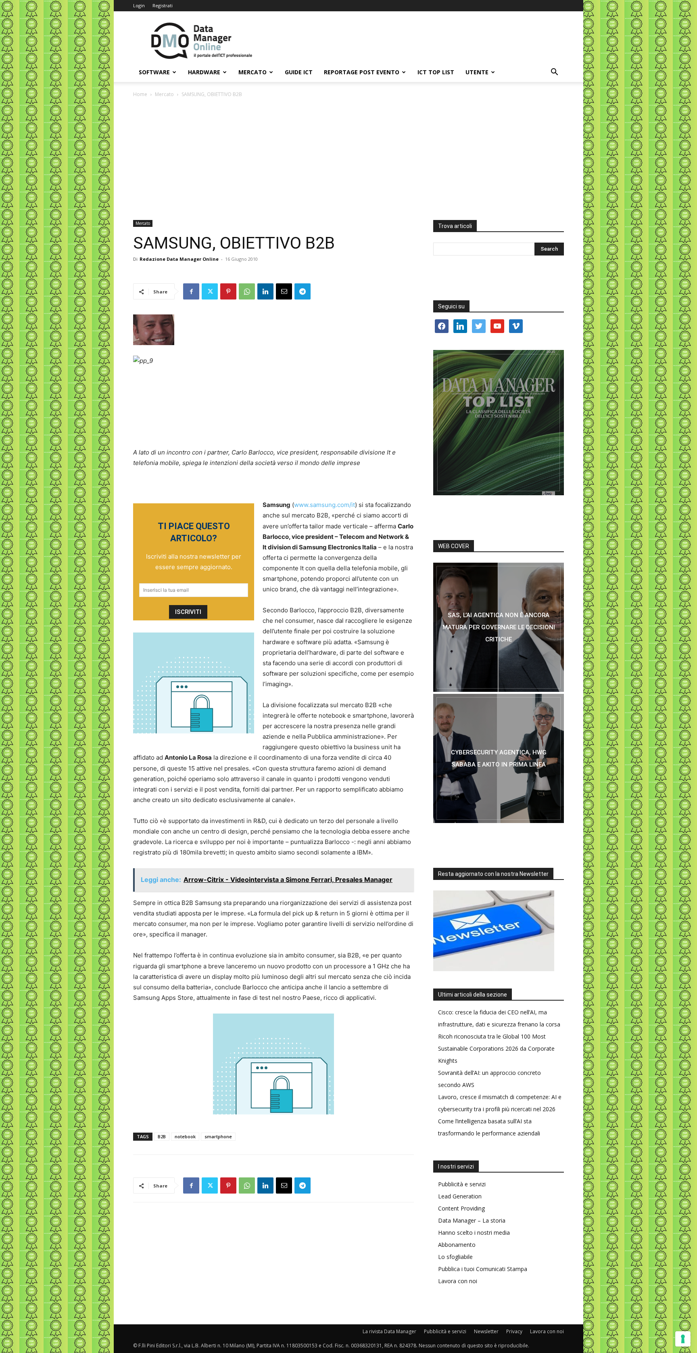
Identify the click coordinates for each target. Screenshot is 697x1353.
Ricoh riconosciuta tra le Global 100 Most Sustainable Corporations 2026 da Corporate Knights (496, 1048)
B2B (162, 1136)
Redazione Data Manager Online (179, 259)
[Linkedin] (265, 291)
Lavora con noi (457, 1281)
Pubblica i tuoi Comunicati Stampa (482, 1269)
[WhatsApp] (247, 291)
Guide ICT (299, 72)
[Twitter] (210, 291)
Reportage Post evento (361, 72)
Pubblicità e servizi (462, 1184)
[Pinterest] (228, 291)
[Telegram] (302, 291)
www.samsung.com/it (324, 505)
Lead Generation (460, 1196)
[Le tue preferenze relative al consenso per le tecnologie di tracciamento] (683, 1339)
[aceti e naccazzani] (498, 758)
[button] (554, 73)
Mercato (252, 72)
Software (154, 72)
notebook (185, 1136)
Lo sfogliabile (455, 1257)
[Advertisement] (348, 159)
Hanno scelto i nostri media (474, 1232)
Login (139, 5)
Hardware (204, 72)
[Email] (284, 291)
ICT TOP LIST (435, 72)
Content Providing (461, 1208)
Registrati (162, 5)
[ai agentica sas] (498, 627)
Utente (476, 72)
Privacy (514, 1331)
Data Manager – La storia (471, 1220)
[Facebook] (191, 291)
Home (140, 94)
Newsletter (486, 1331)
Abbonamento (457, 1244)
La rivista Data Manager (389, 1331)
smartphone (218, 1136)
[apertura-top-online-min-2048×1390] (498, 422)
